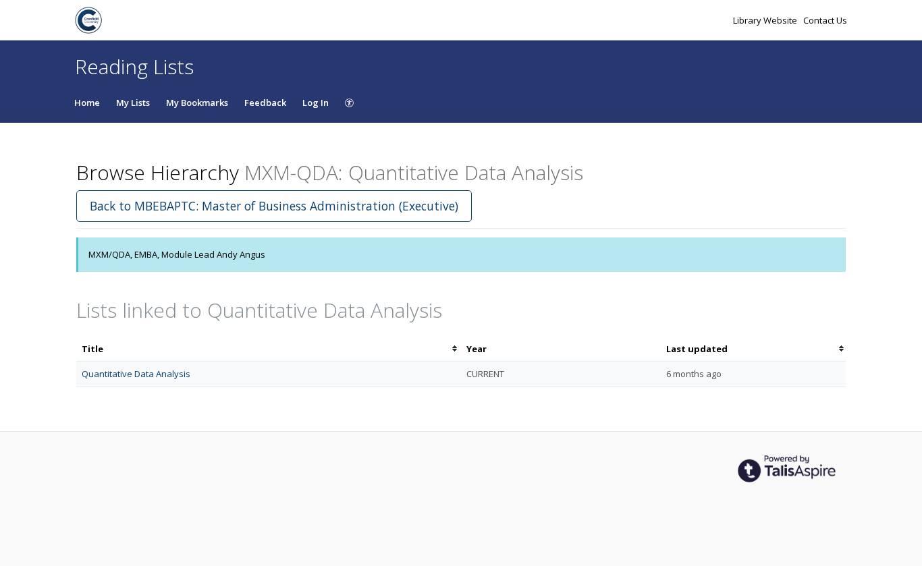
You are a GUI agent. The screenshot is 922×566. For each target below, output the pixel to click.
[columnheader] (268, 349)
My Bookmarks (197, 102)
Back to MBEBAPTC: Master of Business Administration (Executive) (274, 206)
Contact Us (825, 20)
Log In (315, 102)
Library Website (766, 20)
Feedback (265, 102)
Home (87, 102)
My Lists (133, 102)
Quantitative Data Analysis (136, 374)
